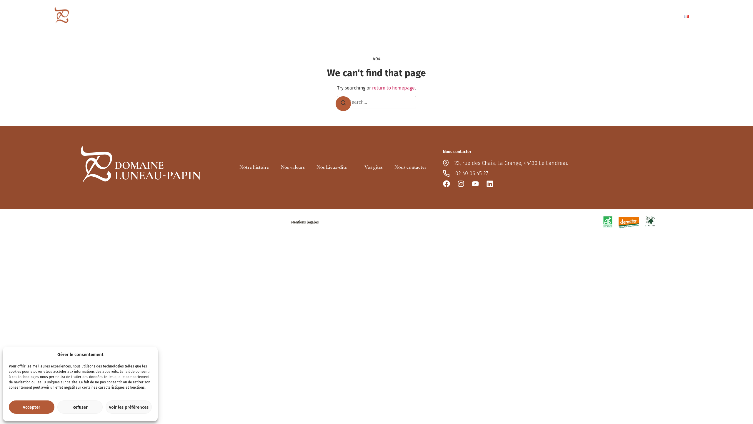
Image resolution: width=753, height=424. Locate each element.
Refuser (80, 407)
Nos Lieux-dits (331, 167)
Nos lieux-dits (556, 16)
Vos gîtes (589, 16)
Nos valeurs (293, 167)
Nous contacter (658, 16)
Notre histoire (254, 167)
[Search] (343, 103)
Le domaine (515, 16)
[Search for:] (376, 102)
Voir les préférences (129, 407)
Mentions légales (305, 222)
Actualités (624, 16)
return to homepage (393, 88)
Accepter (31, 407)
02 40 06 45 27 (471, 173)
